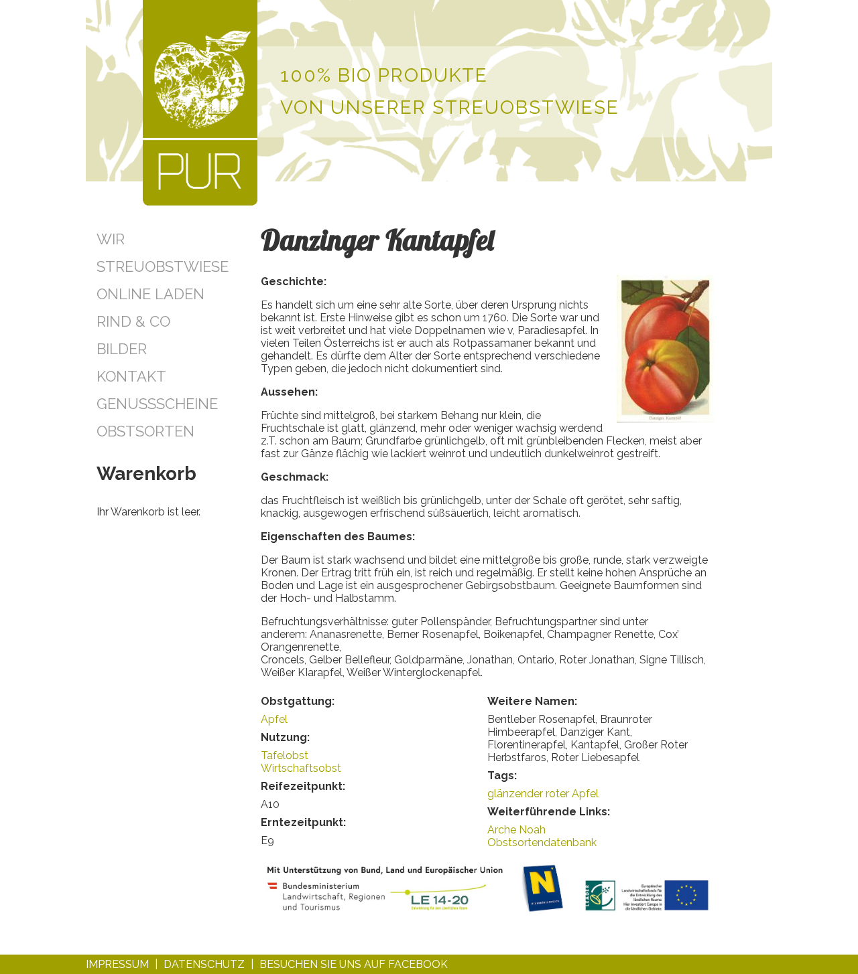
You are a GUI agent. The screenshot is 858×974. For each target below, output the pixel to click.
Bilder (122, 348)
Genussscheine (157, 403)
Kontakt (131, 376)
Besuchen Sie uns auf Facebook (353, 964)
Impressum (117, 964)
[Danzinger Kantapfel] (665, 418)
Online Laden (150, 294)
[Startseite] (200, 104)
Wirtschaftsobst (301, 768)
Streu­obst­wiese (163, 266)
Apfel (274, 719)
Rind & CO (133, 321)
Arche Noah (516, 829)
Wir (111, 239)
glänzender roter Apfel (543, 793)
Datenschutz (204, 964)
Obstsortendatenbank (542, 842)
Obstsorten (145, 431)
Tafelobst (284, 755)
